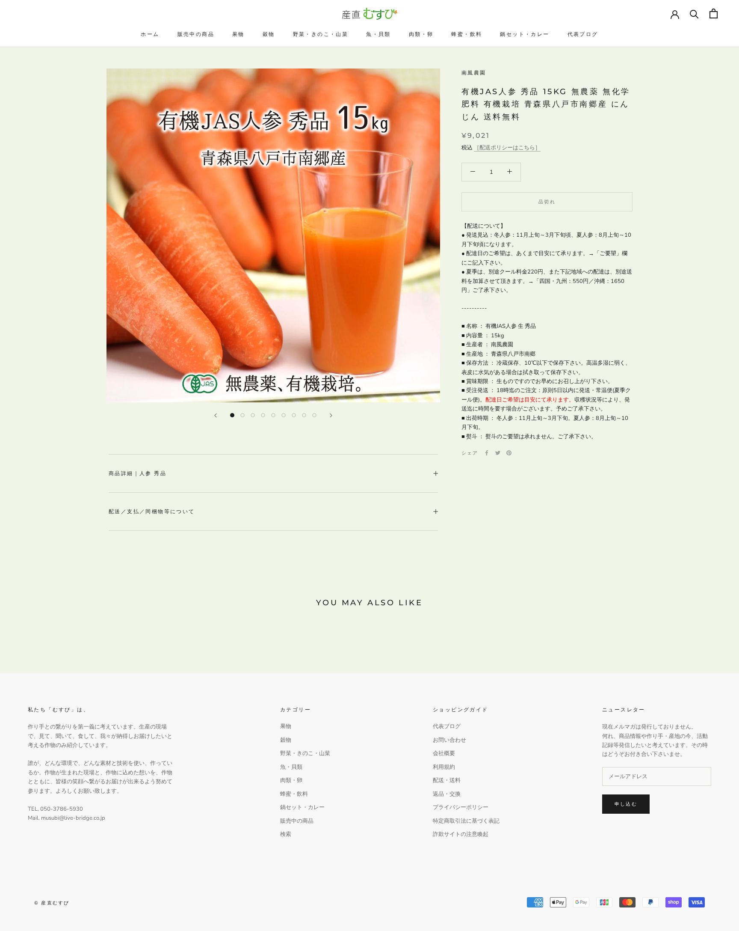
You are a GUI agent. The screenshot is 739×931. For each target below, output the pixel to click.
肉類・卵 (421, 34)
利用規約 (444, 767)
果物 (238, 34)
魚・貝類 (378, 34)
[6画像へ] (283, 415)
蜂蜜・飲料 (466, 34)
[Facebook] (486, 452)
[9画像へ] (314, 415)
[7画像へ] (294, 415)
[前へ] (215, 415)
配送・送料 (447, 780)
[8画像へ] (304, 415)
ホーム (150, 34)
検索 (285, 834)
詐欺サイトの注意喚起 (460, 834)
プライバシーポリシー (460, 807)
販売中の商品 (195, 34)
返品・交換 (447, 794)
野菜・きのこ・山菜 (321, 34)
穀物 (269, 34)
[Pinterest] (508, 452)
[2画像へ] (242, 415)
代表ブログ (583, 34)
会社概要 (444, 753)
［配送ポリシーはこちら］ (507, 148)
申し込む (626, 804)
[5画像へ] (273, 415)
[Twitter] (497, 452)
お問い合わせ (449, 740)
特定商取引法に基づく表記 (466, 821)
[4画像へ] (263, 415)
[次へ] (331, 415)
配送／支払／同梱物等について (152, 511)
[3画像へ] (253, 415)
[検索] (694, 13)
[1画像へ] (232, 415)
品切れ (547, 202)
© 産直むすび (51, 903)
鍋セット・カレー (524, 34)
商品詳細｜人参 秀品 (137, 473)
